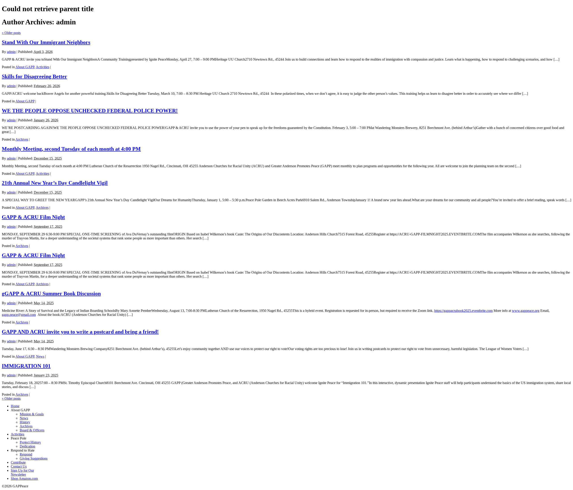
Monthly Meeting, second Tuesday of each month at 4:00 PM (71, 149)
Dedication (27, 446)
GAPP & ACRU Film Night (33, 217)
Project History (30, 442)
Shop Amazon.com (24, 478)
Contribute (18, 462)
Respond (26, 454)
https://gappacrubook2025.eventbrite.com (463, 311)
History (25, 422)
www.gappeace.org (525, 311)
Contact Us (19, 466)
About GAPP (24, 67)
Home (15, 406)
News (40, 356)
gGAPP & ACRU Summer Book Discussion (51, 293)
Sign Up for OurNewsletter (22, 472)
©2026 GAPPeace (15, 486)
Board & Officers (32, 430)
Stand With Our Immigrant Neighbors (46, 42)
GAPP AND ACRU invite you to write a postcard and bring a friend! (80, 332)
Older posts (11, 33)
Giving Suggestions (33, 458)
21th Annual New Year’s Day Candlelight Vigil (55, 183)
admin (11, 52)
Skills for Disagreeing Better (34, 76)
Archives (21, 139)
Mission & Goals (32, 414)
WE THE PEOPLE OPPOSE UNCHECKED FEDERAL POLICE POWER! (90, 111)
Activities (42, 67)
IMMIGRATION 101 (26, 366)
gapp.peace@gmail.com (19, 315)
